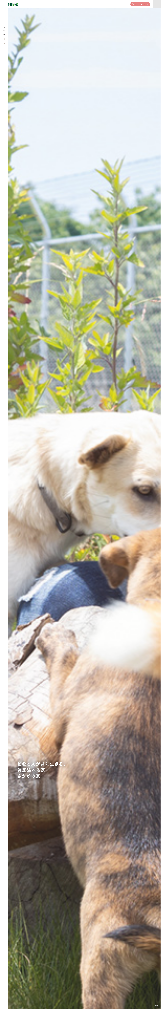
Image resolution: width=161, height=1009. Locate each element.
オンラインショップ (141, 4)
